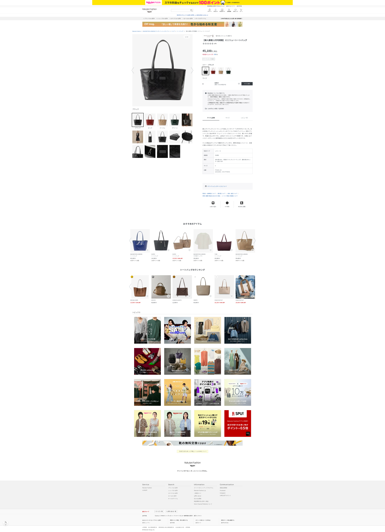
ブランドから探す (173, 488)
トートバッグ (180, 31)
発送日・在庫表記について (209, 193)
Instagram (222, 493)
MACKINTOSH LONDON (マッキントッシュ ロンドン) (156, 31)
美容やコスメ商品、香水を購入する (179, 520)
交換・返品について (232, 193)
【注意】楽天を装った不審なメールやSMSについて (193, 451)
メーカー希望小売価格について (230, 196)
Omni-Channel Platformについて (203, 504)
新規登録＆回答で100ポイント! (215, 6)
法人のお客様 (197, 498)
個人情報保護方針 (152, 527)
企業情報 (144, 527)
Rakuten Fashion (136, 31)
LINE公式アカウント (225, 495)
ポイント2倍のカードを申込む (203, 520)
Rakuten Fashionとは (200, 490)
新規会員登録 (223, 488)
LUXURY (144, 490)
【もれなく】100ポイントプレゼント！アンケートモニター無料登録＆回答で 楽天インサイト (178, 515)
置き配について (221, 193)
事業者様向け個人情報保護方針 (166, 527)
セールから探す (172, 496)
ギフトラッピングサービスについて (217, 186)
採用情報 (188, 527)
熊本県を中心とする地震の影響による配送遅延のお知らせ (192, 15)
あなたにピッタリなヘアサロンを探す (151, 520)
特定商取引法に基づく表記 (201, 501)
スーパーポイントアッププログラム (203, 488)
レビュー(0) (244, 118)
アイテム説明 (211, 118)
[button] (162, 70)
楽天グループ (230, 6)
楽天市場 (239, 6)
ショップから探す (173, 490)
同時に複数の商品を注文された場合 (211, 196)
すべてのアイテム (173, 498)
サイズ (227, 118)
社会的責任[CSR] (180, 527)
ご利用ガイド (197, 493)
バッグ (173, 31)
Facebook (222, 490)
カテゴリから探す (173, 493)
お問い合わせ (197, 496)
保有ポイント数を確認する (227, 520)
